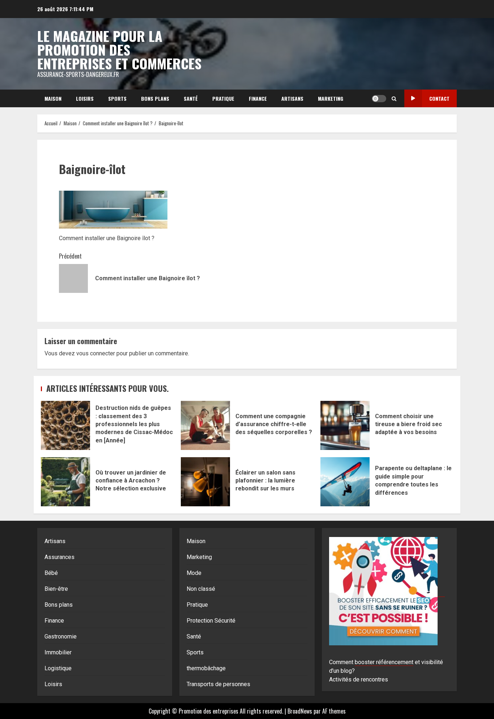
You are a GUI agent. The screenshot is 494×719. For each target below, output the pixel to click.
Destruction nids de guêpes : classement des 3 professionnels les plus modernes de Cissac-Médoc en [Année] (65, 425)
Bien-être (56, 588)
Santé (191, 98)
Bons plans (155, 98)
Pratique (223, 98)
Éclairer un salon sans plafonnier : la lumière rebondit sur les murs (205, 481)
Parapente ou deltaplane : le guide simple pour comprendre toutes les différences (345, 481)
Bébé (51, 572)
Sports (117, 98)
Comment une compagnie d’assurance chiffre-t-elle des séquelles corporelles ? (205, 425)
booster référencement (384, 662)
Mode (194, 572)
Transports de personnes (218, 684)
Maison (52, 98)
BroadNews (300, 711)
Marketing (330, 98)
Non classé (201, 588)
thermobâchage (206, 668)
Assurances (59, 557)
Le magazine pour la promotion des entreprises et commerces (119, 49)
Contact (439, 98)
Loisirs (85, 98)
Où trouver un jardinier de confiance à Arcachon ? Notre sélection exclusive (65, 481)
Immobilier (58, 652)
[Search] (394, 98)
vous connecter (95, 353)
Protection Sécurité (211, 620)
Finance (258, 98)
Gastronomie (60, 636)
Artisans (292, 98)
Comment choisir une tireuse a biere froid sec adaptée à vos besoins (345, 425)
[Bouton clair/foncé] (379, 98)
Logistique (58, 668)
